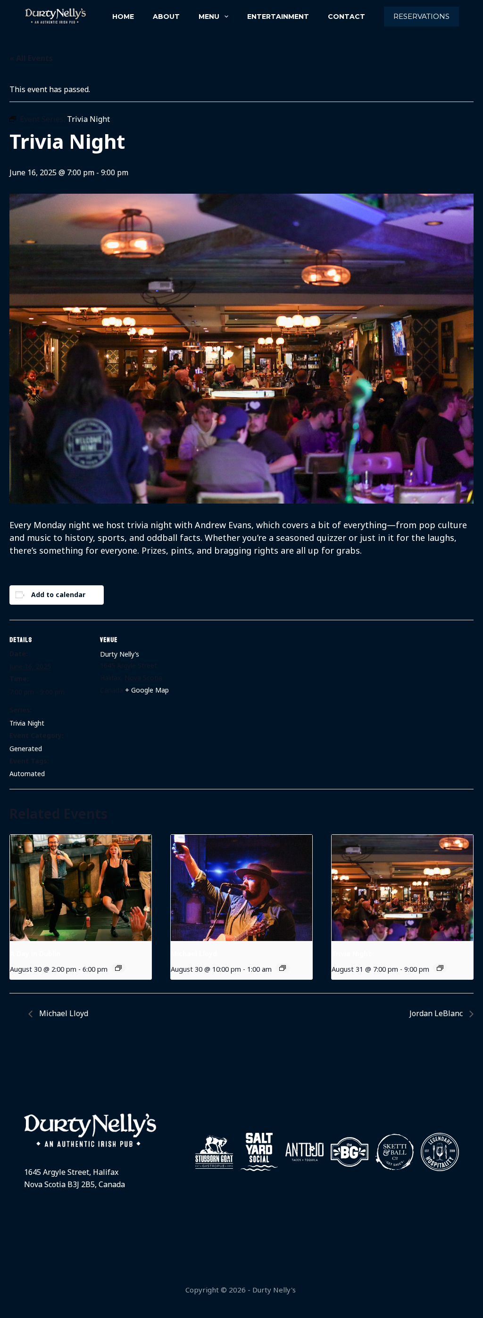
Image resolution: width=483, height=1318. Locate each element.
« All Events (31, 58)
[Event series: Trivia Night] (440, 968)
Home (123, 16)
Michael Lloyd (194, 953)
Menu (209, 16)
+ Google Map (147, 689)
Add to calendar (58, 594)
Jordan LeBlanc (437, 1013)
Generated (25, 748)
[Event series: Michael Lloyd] (282, 968)
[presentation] (80, 888)
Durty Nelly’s (119, 654)
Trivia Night (26, 723)
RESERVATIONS (421, 16)
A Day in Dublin (35, 953)
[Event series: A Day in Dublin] (118, 968)
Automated (27, 773)
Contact (346, 16)
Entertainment (278, 16)
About (166, 16)
